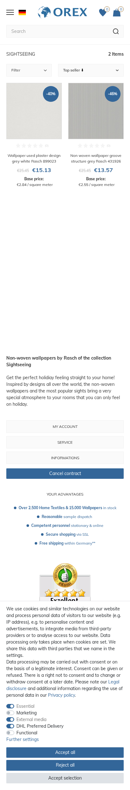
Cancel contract (65, 473)
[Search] (116, 31)
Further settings (22, 739)
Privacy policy (61, 695)
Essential (25, 706)
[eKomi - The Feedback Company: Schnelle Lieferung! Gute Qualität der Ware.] (65, 600)
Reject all (65, 765)
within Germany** (67, 543)
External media (31, 719)
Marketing (26, 713)
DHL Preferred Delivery (39, 726)
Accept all (65, 752)
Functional (26, 733)
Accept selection (65, 778)
